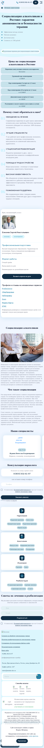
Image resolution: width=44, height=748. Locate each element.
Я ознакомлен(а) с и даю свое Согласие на (23, 490)
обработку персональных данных (23, 491)
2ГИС (4, 306)
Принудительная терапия (14, 524)
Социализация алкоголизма (18, 588)
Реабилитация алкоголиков (17, 549)
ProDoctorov (7, 289)
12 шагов (30, 588)
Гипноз (26, 567)
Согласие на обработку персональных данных (16, 636)
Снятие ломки (29, 520)
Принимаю (22, 741)
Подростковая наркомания (29, 524)
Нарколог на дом (22, 527)
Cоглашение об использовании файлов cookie (16, 643)
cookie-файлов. (33, 736)
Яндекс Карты (7, 303)
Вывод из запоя (14, 545)
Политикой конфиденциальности (22, 490)
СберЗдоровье (8, 292)
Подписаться (22, 618)
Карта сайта (5, 650)
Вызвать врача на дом (22, 276)
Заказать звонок (22, 497)
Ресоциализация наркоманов (15, 585)
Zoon (4, 299)
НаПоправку (7, 296)
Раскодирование (30, 549)
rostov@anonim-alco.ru (9, 670)
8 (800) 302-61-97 (25, 2)
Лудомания (19, 567)
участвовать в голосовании (23, 707)
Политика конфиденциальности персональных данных (18, 639)
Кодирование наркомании (17, 520)
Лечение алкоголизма (11, 8)
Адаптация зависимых (30, 585)
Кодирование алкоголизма (27, 545)
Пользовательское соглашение (11, 647)
